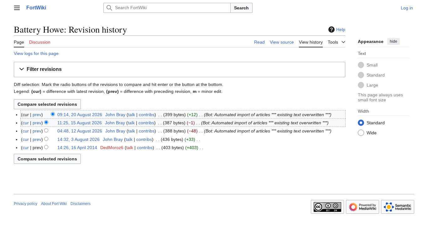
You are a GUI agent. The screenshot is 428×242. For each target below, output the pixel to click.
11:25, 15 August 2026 (79, 122)
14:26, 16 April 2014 (77, 147)
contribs (146, 114)
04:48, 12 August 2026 (79, 130)
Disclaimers (80, 204)
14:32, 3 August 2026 (78, 139)
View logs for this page (36, 53)
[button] (17, 8)
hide (393, 41)
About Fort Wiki (54, 204)
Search (241, 7)
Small (372, 64)
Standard (376, 75)
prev (37, 114)
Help (340, 29)
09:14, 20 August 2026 (79, 114)
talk (131, 114)
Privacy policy (25, 204)
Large (372, 85)
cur (26, 122)
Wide (372, 132)
